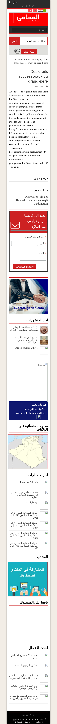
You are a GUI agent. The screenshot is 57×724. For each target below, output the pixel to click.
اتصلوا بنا (13, 2)
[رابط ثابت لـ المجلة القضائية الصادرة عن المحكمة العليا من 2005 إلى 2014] (44, 529)
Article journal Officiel (26, 347)
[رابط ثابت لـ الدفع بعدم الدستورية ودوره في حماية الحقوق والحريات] (44, 702)
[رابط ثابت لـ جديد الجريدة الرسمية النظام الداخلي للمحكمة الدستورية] (44, 681)
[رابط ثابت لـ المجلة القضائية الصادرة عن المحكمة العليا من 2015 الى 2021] (44, 518)
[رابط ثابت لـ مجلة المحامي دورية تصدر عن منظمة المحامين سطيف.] (44, 498)
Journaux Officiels (29, 482)
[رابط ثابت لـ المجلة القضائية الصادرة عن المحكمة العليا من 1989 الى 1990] (44, 549)
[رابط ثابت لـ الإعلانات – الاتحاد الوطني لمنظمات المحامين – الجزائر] (44, 333)
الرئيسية (41, 59)
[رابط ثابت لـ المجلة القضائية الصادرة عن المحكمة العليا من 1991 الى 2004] (44, 539)
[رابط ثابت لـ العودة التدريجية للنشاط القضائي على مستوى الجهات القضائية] (44, 343)
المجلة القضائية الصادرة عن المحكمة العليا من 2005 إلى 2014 (24, 525)
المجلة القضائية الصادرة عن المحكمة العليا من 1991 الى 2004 (24, 535)
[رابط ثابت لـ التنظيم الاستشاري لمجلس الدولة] (44, 661)
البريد (42, 243)
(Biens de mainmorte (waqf (32, 200)
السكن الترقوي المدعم (26, 665)
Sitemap (27, 721)
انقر (15, 41)
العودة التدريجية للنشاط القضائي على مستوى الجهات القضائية (26, 340)
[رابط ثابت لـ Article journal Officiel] (44, 353)
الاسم (42, 253)
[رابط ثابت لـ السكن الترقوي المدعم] (44, 671)
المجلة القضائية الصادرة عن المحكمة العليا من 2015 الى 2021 (24, 515)
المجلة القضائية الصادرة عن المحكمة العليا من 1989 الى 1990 (24, 545)
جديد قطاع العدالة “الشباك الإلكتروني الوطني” (24, 687)
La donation (41, 203)
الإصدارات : (32, 502)
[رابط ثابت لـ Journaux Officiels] (44, 488)
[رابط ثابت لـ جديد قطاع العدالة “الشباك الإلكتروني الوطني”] (44, 691)
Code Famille (22, 59)
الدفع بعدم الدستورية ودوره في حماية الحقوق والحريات (24, 697)
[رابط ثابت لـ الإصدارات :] (44, 508)
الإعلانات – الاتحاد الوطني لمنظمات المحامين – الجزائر (23, 328)
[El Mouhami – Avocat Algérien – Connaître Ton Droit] (28, 20)
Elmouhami (33, 721)
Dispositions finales (36, 196)
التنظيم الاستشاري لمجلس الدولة (24, 656)
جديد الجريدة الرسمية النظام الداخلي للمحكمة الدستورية (23, 677)
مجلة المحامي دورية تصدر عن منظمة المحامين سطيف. (24, 495)
